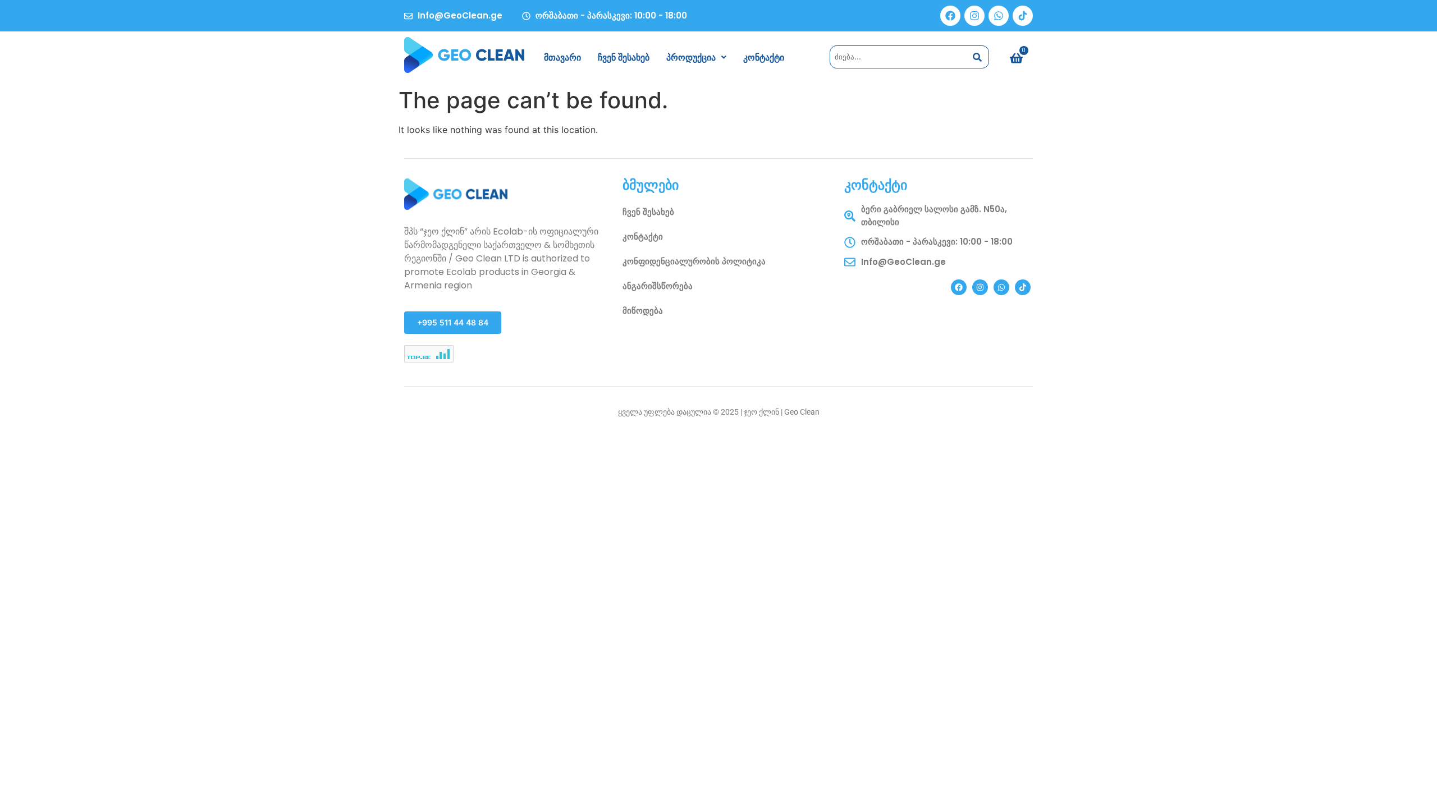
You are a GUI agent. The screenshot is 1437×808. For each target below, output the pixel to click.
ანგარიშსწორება (658, 286)
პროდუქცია (691, 57)
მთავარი (562, 57)
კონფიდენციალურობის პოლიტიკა (694, 261)
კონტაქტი (763, 57)
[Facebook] (950, 16)
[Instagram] (974, 16)
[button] (696, 57)
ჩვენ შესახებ (623, 57)
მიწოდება (643, 310)
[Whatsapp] (998, 16)
